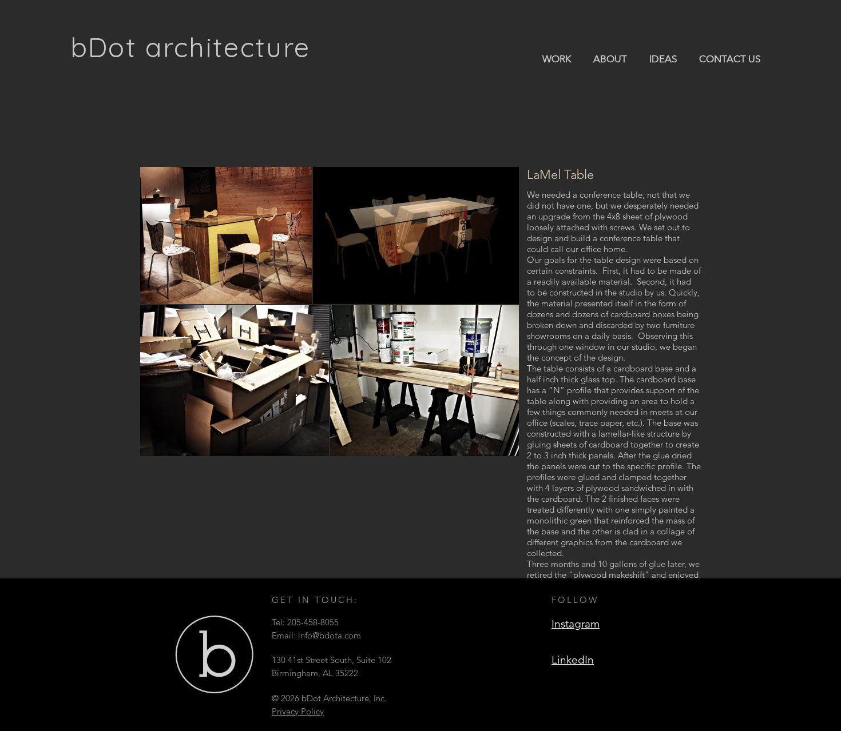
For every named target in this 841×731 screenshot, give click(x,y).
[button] (556, 58)
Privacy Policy (298, 711)
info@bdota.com (329, 635)
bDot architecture (190, 47)
